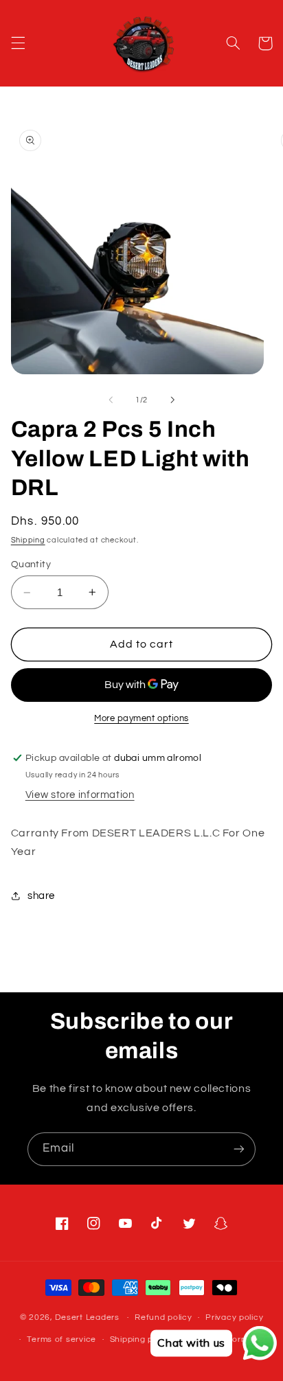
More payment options (141, 718)
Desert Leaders (87, 1317)
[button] (18, 43)
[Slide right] (172, 400)
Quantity (31, 564)
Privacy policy (234, 1317)
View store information (80, 795)
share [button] (41, 896)
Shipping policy (141, 1339)
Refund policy (163, 1317)
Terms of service (61, 1339)
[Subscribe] (239, 1149)
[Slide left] (110, 400)
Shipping (28, 540)
